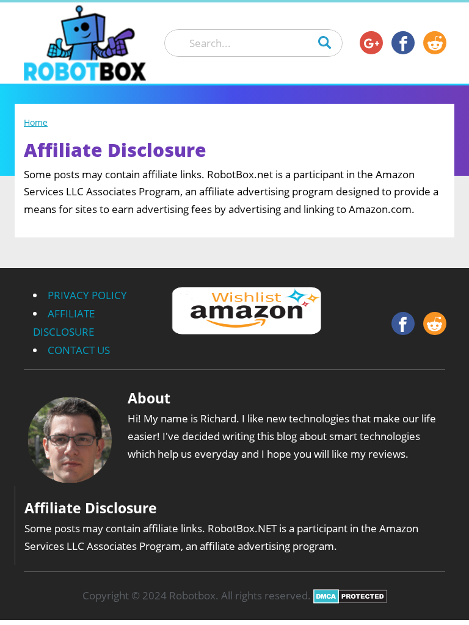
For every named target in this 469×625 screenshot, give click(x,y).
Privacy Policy (87, 295)
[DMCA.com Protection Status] (350, 595)
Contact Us (79, 350)
